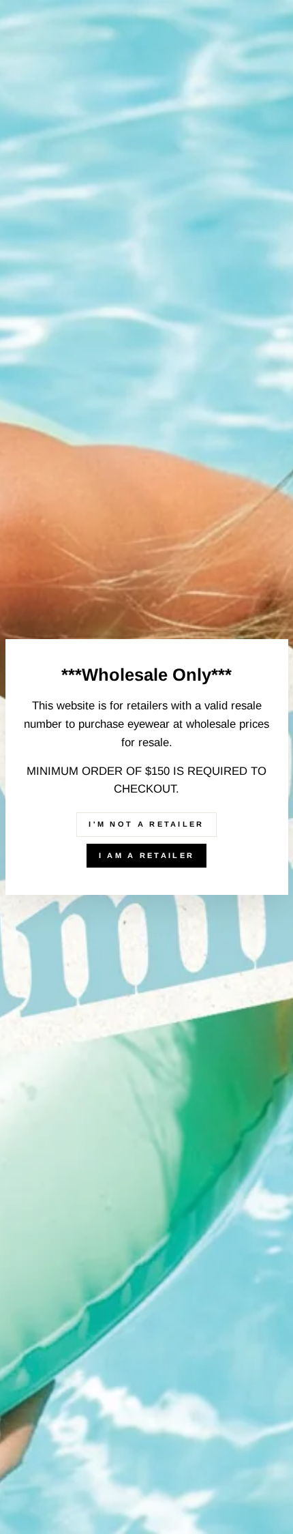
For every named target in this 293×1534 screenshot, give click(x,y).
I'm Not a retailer (146, 824)
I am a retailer (147, 855)
